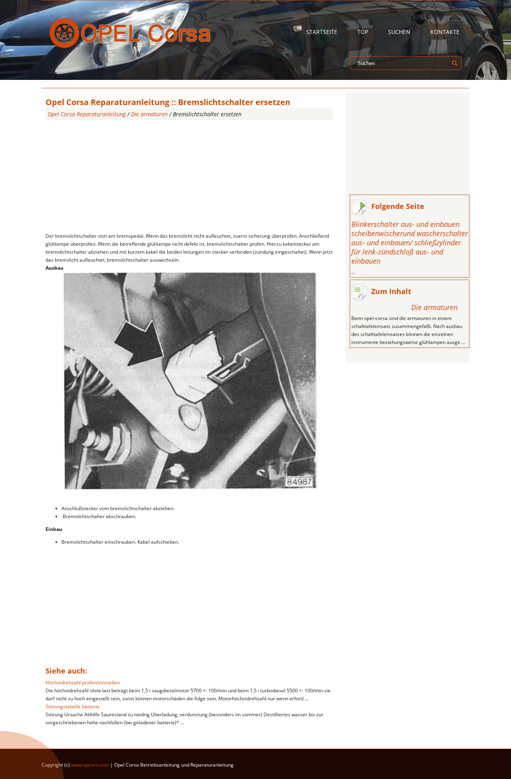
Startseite (321, 32)
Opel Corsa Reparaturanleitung (87, 114)
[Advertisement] (189, 176)
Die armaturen (149, 114)
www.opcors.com (90, 764)
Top (362, 32)
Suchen (399, 32)
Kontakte (445, 32)
